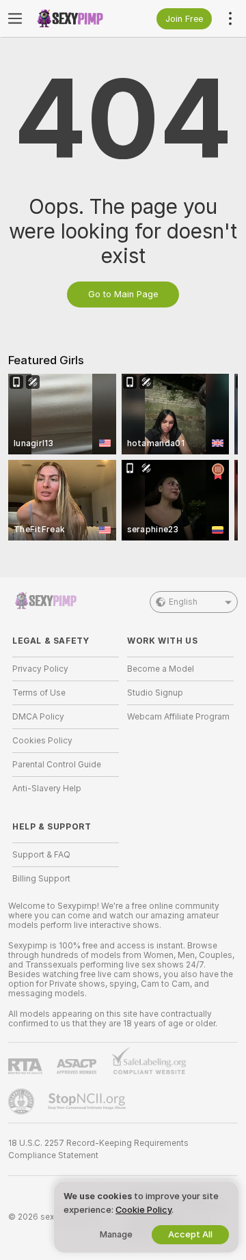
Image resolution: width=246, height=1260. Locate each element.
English (183, 602)
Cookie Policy (143, 1210)
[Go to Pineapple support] (22, 1101)
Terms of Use (39, 693)
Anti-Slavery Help (46, 788)
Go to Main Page (123, 294)
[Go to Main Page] (76, 18)
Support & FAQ (41, 855)
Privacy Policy (40, 669)
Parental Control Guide (56, 764)
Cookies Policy (42, 740)
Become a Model (160, 669)
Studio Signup (155, 693)
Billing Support (41, 879)
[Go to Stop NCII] (88, 1101)
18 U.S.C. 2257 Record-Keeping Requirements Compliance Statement (98, 1149)
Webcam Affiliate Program (178, 717)
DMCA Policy (38, 717)
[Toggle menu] (15, 18)
